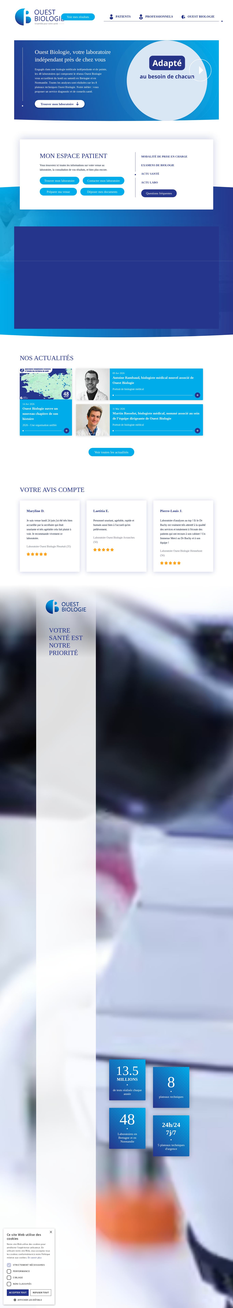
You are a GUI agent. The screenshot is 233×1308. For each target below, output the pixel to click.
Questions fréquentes (159, 193)
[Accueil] (42, 17)
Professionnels (158, 16)
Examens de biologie (157, 165)
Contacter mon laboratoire (103, 180)
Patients (123, 16)
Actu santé (150, 173)
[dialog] (29, 1266)
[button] (29, 1299)
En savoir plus (35, 1257)
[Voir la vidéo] (200, 70)
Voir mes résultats (78, 16)
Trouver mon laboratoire (57, 104)
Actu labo (149, 182)
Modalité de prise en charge (164, 156)
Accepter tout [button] (17, 1292)
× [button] (50, 1232)
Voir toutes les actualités (111, 452)
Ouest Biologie (201, 16)
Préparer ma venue (58, 191)
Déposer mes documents (102, 191)
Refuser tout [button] (41, 1292)
